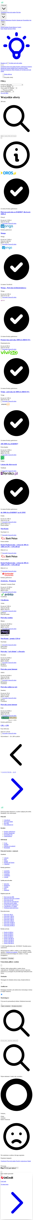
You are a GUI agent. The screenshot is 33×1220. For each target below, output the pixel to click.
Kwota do (3, 86)
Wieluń (6, 861)
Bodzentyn (7, 885)
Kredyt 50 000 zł (8, 937)
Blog (14, 28)
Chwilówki (4, 12)
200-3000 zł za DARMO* (9, 444)
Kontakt (6, 844)
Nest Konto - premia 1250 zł (10, 638)
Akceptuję (10, 958)
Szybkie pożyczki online (15, 63)
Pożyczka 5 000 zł (9, 921)
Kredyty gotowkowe (21, 1161)
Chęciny (6, 858)
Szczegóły (5, 223)
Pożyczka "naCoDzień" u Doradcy (13, 651)
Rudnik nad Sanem (9, 862)
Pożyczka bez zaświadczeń (11, 901)
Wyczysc (6, 1167)
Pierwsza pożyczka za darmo (12, 898)
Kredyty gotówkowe (6, 20)
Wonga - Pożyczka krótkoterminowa (13, 288)
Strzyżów (6, 884)
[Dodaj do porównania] (1, 223)
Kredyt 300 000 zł (9, 943)
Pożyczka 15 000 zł (9, 924)
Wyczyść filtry (4, 93)
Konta (3, 22)
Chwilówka (5, 600)
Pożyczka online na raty (9, 687)
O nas (5, 843)
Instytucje (10, 28)
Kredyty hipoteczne (17, 20)
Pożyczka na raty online (10, 903)
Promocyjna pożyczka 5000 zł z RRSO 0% (15, 340)
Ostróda (6, 887)
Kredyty (3, 14)
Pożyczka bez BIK (9, 897)
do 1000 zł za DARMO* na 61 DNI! (13, 512)
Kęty (5, 888)
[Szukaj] (8, 63)
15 (15, 772)
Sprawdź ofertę (12, 223)
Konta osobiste (5, 27)
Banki (5, 28)
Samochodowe (8, 836)
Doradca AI (18, 69)
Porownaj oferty (14, 1167)
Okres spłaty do (5, 88)
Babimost (6, 890)
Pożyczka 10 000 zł (9, 922)
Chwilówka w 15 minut (10, 906)
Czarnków (7, 874)
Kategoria (3, 84)
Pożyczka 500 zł (8, 914)
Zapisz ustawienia (5, 1006)
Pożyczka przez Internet (9, 669)
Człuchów (7, 864)
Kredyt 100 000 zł (9, 938)
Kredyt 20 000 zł (8, 934)
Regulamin (7, 847)
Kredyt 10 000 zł (8, 932)
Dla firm (18, 12)
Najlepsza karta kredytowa (11, 908)
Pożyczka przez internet (9, 705)
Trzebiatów (7, 875)
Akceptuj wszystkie (16, 1006)
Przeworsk (7, 872)
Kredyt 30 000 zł (8, 935)
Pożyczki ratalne (11, 12)
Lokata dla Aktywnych (9, 464)
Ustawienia (4, 958)
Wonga (3, 233)
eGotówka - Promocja (8, 581)
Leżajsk (6, 877)
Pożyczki (4, 5)
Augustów (7, 871)
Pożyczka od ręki (8, 900)
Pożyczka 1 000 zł (9, 916)
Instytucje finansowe (6, 69)
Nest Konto (4, 529)
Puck (5, 859)
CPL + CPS (5, 725)
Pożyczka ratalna (7, 618)
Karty (2, 28)
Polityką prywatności (11, 952)
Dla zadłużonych (8, 824)
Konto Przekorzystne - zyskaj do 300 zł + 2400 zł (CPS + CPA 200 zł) (15, 546)
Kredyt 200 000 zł (9, 941)
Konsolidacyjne (27, 20)
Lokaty (19, 27)
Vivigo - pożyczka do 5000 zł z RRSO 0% (15, 392)
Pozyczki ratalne (11, 1161)
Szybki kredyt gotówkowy (11, 904)
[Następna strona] (16, 805)
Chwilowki (4, 1161)
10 (11, 772)
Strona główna (8, 74)
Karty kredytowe (19, 68)
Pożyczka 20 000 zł (9, 925)
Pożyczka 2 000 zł (9, 917)
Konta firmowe (13, 27)
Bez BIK (6, 823)
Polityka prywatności (9, 846)
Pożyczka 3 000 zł (9, 919)
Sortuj (2, 91)
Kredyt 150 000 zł (9, 940)
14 (14, 772)
